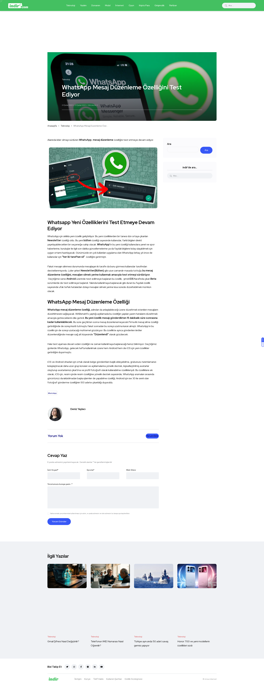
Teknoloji (70, 5)
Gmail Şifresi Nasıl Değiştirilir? (63, 641)
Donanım (95, 5)
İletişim (78, 679)
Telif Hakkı (98, 679)
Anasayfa (52, 125)
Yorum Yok (102, 105)
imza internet (211, 679)
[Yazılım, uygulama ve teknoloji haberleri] (18, 5)
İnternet (119, 5)
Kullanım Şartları (114, 679)
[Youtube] (101, 667)
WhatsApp (114, 105)
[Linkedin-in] (94, 667)
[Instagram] (74, 667)
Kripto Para (144, 5)
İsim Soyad (52, 470)
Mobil (107, 5)
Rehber (173, 5)
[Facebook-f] (81, 667)
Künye (87, 679)
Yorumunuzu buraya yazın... (59, 484)
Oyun (131, 5)
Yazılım (83, 5)
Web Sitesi (131, 470)
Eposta (90, 470)
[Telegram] (88, 667)
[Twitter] (67, 667)
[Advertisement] (132, 31)
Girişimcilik (159, 5)
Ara (169, 144)
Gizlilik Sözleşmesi (133, 679)
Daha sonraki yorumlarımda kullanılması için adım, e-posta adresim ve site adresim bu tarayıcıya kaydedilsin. (90, 513)
